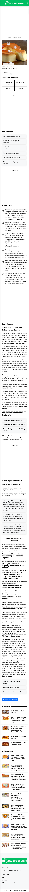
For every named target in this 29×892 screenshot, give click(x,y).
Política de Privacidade (8, 883)
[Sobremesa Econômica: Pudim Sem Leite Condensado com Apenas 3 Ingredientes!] (5, 728)
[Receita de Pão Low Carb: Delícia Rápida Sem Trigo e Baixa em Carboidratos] (5, 785)
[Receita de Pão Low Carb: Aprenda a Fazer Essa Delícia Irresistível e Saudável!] (5, 826)
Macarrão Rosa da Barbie (11, 687)
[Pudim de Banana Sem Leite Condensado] (5, 744)
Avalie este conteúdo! (10, 699)
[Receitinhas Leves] (14, 3)
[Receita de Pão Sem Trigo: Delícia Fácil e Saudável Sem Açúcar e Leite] (5, 756)
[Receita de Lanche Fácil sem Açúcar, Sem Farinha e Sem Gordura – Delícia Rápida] (5, 845)
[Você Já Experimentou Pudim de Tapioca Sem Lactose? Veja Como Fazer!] (5, 718)
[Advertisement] (14, 22)
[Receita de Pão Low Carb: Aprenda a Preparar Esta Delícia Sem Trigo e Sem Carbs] (5, 766)
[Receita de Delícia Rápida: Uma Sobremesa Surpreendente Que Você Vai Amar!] (5, 795)
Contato (4, 880)
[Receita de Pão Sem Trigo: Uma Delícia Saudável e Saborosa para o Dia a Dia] (5, 806)
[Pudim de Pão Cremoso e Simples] (5, 737)
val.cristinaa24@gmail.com (14, 870)
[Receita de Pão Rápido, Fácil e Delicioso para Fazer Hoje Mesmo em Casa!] (5, 816)
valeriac (6, 72)
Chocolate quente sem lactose (13, 692)
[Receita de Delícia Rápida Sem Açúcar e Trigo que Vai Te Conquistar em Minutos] (5, 776)
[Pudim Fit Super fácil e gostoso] (5, 712)
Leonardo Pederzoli (20, 890)
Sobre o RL (5, 877)
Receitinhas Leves (11, 67)
